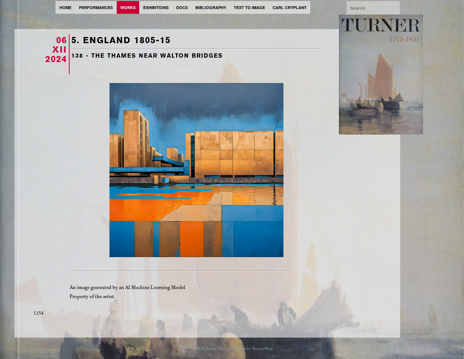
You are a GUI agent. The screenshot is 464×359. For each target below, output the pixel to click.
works (128, 7)
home (65, 7)
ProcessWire (262, 348)
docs (182, 7)
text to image (249, 7)
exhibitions (156, 7)
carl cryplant (290, 7)
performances (96, 7)
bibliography (210, 7)
